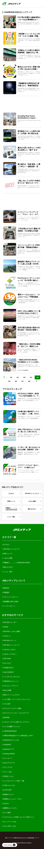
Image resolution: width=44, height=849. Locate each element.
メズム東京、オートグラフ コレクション (17, 699)
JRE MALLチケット (9, 640)
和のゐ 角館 (7, 690)
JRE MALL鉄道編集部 (23, 370)
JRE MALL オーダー (10, 622)
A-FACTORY (7, 790)
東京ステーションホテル (11, 695)
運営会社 (6, 588)
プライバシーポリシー (10, 597)
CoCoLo (6, 803)
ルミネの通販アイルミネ (11, 726)
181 (18, 377)
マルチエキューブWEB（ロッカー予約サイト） (19, 817)
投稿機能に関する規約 (10, 601)
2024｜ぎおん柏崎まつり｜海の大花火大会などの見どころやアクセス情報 (29, 313)
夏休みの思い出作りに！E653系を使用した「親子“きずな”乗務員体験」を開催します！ (29, 150)
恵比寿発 (6, 717)
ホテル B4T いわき (9, 826)
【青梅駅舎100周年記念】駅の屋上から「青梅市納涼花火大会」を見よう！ (29, 85)
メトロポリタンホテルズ (11, 677)
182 (24, 377)
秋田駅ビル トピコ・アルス (12, 799)
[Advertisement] (22, 103)
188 (29, 381)
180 (11, 377)
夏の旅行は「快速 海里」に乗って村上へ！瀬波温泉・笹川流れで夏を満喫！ (29, 166)
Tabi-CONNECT (8, 672)
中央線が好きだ (8, 667)
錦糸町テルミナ (8, 794)
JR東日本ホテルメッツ (11, 681)
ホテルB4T (7, 704)
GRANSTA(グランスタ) (11, 740)
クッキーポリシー (9, 606)
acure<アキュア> (9, 763)
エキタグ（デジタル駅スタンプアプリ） (16, 722)
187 (22, 381)
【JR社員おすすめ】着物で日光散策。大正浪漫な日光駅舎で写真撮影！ (29, 231)
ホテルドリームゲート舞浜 (12, 708)
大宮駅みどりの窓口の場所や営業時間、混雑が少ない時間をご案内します (29, 52)
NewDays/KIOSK (9, 754)
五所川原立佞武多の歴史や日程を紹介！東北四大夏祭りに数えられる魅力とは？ (29, 330)
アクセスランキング (12, 389)
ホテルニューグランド (10, 686)
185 (9, 381)
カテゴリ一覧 (9, 537)
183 (31, 377)
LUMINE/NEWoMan (10, 731)
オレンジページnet (9, 821)
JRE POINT (7, 658)
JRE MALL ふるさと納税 (11, 631)
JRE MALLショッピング (11, 645)
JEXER (5, 627)
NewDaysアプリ (8, 749)
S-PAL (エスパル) (9, 785)
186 (16, 381)
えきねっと (7, 636)
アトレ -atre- (7, 772)
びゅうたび (7, 663)
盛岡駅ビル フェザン (10, 808)
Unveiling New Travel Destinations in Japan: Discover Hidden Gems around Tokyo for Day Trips (29, 119)
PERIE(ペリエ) (8, 776)
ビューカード (7, 758)
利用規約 (6, 592)
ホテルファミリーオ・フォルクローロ (16, 713)
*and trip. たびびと (9, 649)
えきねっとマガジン (10, 654)
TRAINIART (7, 744)
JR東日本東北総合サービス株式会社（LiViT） (18, 735)
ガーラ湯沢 (7, 812)
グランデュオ (7, 767)
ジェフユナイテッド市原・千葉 (13, 781)
